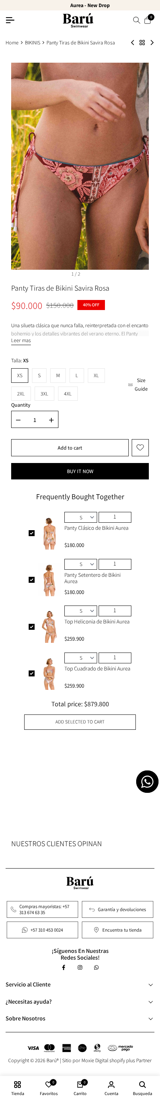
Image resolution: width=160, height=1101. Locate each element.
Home (12, 42)
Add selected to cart (80, 722)
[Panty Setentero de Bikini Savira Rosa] (132, 42)
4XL (68, 393)
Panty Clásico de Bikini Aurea (96, 528)
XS (19, 375)
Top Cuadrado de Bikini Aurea (97, 668)
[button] (140, 447)
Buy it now (80, 471)
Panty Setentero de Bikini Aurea (92, 578)
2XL (21, 393)
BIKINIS (32, 42)
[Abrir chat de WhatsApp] (147, 781)
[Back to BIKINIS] (142, 42)
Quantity (21, 404)
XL (96, 375)
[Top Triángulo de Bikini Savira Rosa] (152, 42)
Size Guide (141, 384)
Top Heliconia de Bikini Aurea (96, 621)
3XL (44, 393)
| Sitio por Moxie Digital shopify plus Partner (106, 1060)
